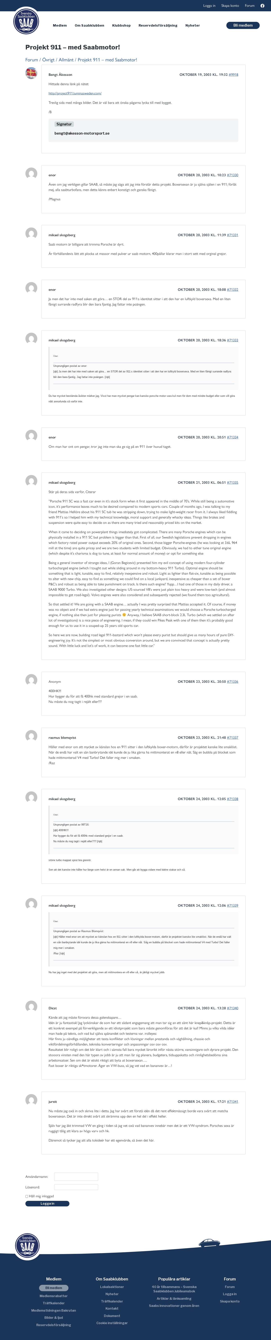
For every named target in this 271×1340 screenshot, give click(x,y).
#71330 (232, 175)
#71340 (232, 1008)
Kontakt (112, 1308)
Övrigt (48, 60)
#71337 (232, 737)
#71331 (232, 235)
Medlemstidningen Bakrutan (53, 1310)
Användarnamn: (36, 1176)
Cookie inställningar (112, 1323)
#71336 (232, 681)
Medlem (60, 25)
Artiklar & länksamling (174, 1299)
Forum (250, 5)
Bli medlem (243, 25)
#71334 (232, 437)
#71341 (232, 1101)
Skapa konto (230, 5)
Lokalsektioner (112, 1287)
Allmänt (66, 60)
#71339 (232, 905)
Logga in (209, 5)
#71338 (232, 799)
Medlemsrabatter (54, 1296)
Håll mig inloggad (41, 1196)
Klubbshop (121, 25)
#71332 (232, 289)
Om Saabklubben (89, 25)
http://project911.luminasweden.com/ (75, 93)
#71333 (232, 340)
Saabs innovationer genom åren (174, 1306)
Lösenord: (32, 1187)
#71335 (232, 482)
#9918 (233, 74)
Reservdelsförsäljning (158, 25)
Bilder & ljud (53, 1318)
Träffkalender (54, 1303)
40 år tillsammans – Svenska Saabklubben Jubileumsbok (174, 1289)
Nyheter (192, 25)
